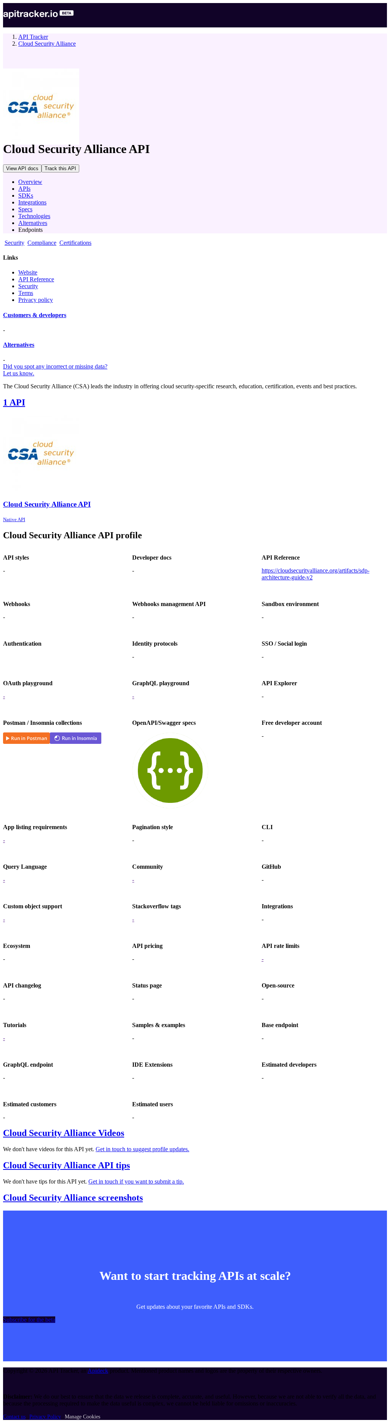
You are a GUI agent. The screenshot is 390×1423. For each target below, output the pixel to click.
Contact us (14, 1417)
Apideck (98, 1370)
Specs (25, 209)
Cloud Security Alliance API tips (66, 1165)
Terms (25, 293)
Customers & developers (34, 315)
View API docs (22, 168)
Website (27, 272)
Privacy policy (35, 300)
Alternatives (32, 223)
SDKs (25, 195)
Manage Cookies (82, 1417)
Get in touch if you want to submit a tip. (136, 1181)
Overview (30, 182)
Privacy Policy (45, 1417)
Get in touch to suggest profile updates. (142, 1149)
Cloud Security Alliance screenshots (73, 1198)
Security (28, 286)
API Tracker (33, 37)
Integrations (32, 202)
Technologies (34, 216)
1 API (14, 402)
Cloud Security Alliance (47, 43)
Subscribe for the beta (29, 1319)
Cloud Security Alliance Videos (63, 1133)
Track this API (60, 168)
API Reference (36, 279)
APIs (24, 188)
